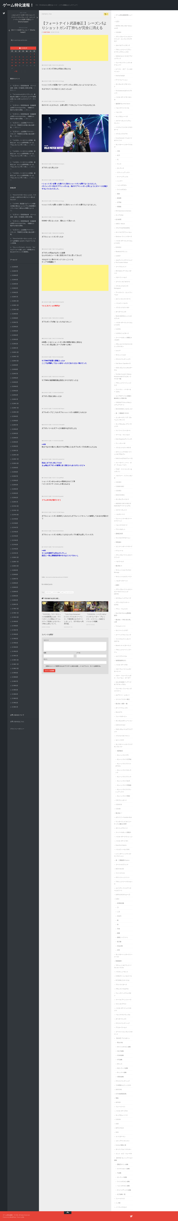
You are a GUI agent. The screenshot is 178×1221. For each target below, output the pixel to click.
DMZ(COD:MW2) (120, 495)
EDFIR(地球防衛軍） (121, 1094)
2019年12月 (15, 609)
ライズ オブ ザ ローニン (123, 538)
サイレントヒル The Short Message (122, 571)
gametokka (46, 32)
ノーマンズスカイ (121, 1207)
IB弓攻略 (119, 1059)
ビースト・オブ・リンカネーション (123, 70)
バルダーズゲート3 (121, 581)
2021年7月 (15, 527)
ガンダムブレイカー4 (122, 499)
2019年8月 (15, 626)
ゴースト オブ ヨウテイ (123, 282)
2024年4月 (15, 386)
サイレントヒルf (121, 355)
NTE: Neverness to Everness (123, 211)
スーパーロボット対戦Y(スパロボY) (123, 339)
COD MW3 (118, 482)
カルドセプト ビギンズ (123, 45)
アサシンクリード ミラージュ (122, 651)
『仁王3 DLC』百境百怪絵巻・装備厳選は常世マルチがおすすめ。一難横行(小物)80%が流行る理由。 (23, 108)
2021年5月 (15, 536)
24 (12, 65)
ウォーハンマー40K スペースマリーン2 (123, 520)
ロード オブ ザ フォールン (124, 232)
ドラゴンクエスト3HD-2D (123, 447)
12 (19, 60)
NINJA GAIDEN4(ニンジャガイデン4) (123, 317)
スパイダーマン (120, 1136)
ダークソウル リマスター (123, 1149)
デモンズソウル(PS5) (122, 989)
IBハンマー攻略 (121, 1072)
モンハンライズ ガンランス (123, 771)
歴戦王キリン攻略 (122, 1164)
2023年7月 (15, 425)
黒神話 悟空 (119, 533)
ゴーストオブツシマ (122, 864)
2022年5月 (15, 485)
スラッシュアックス (123, 172)
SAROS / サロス (120, 224)
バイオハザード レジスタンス (122, 1009)
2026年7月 (15, 271)
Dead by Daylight (120, 75)
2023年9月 (15, 416)
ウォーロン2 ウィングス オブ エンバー (123, 64)
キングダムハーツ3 (121, 1115)
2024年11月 (15, 356)
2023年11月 (15, 408)
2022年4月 (15, 489)
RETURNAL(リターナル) (122, 980)
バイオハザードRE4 (121, 665)
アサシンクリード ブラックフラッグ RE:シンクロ (122, 51)
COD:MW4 (118, 32)
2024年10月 (15, 361)
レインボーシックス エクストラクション (122, 855)
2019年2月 (15, 651)
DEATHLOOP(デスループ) (123, 894)
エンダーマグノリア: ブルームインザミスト (123, 419)
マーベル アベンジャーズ (123, 999)
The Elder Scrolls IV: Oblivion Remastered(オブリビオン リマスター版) (122, 376)
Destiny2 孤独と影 (121, 1145)
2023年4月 (15, 438)
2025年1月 (15, 348)
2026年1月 (15, 297)
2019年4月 (15, 643)
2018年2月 (15, 703)
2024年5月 (15, 382)
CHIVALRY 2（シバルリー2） (124, 976)
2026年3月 (15, 288)
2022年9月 (15, 468)
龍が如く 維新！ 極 (121, 703)
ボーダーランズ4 (121, 312)
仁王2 (117, 899)
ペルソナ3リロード (121, 525)
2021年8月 (15, 523)
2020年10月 (15, 566)
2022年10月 (15, 463)
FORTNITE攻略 (56, 592)
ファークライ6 (120, 873)
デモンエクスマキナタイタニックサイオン (123, 345)
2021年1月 (15, 553)
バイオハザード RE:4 (122, 841)
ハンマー (120, 181)
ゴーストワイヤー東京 (123, 699)
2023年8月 (15, 420)
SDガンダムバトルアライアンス (123, 730)
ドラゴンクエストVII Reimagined (121, 287)
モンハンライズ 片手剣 (124, 759)
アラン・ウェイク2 (121, 609)
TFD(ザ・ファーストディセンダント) (123, 470)
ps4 (62, 592)
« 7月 (15, 71)
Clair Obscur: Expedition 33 (123, 363)
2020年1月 (15, 604)
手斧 (118, 929)
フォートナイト (69, 592)
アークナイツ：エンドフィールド (123, 294)
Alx (23, 1217)
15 (30, 60)
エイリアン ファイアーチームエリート (122, 889)
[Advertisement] (75, 48)
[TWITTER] (3, 13)
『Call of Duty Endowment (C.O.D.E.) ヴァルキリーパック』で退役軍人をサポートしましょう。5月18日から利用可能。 (74, 619)
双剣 (118, 194)
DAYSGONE (119, 1089)
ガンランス (120, 168)
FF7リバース (119, 551)
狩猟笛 (119, 206)
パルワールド (120, 561)
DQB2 (117, 1124)
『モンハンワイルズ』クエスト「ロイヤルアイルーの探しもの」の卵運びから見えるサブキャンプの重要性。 (23, 249)
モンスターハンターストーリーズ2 (123, 956)
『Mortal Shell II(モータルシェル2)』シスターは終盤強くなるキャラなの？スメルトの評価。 (23, 241)
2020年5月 (15, 587)
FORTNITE (45, 14)
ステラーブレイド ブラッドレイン (122, 122)
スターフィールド (121, 277)
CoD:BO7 (118, 256)
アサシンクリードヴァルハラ (123, 883)
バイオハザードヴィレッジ (124, 837)
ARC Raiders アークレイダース (122, 272)
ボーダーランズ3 (121, 1019)
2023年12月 (15, 403)
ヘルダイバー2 (120, 514)
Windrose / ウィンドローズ (124, 236)
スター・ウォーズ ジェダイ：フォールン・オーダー (122, 677)
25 (16, 65)
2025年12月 (15, 301)
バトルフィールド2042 (122, 849)
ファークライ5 (120, 1198)
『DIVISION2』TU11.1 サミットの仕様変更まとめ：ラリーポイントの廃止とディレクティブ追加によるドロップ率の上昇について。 (51, 619)
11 (16, 60)
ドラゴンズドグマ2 (121, 134)
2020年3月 (15, 596)
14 (27, 60)
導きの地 (120, 1042)
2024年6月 (15, 378)
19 (19, 63)
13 (23, 60)
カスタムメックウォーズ (123, 598)
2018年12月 (15, 660)
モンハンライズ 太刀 (123, 781)
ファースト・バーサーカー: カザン (122, 391)
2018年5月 (15, 690)
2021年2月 (15, 549)
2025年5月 (15, 331)
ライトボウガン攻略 (123, 1181)
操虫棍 (119, 198)
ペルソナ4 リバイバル (122, 108)
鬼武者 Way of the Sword (123, 104)
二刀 (118, 912)
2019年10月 (15, 617)
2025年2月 (15, 344)
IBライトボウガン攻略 (124, 1047)
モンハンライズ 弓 (122, 755)
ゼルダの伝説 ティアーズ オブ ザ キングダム (122, 683)
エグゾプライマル (121, 656)
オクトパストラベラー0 (123, 299)
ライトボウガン (122, 189)
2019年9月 (15, 621)
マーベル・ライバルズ (123, 435)
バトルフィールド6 (121, 303)
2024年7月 (15, 373)
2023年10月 (15, 412)
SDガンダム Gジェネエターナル (123, 369)
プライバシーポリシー (17, 729)
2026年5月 (15, 279)
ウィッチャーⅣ (120, 443)
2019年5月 (15, 638)
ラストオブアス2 (121, 1004)
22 (30, 63)
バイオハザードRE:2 (122, 1111)
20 (23, 63)
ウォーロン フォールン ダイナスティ (123, 690)
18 (16, 63)
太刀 (118, 155)
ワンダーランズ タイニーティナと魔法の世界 (122, 823)
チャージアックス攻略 (124, 1190)
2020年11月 (15, 562)
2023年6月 (15, 429)
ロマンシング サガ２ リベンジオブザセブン (123, 453)
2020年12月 (15, 557)
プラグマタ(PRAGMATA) (123, 228)
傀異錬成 (120, 751)
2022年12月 (15, 455)
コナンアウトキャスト (123, 1141)
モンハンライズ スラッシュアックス (123, 791)
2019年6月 (15, 634)
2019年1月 (15, 656)
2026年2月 (15, 292)
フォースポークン (121, 716)
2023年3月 (15, 442)
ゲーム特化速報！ (18, 5)
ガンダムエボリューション (124, 721)
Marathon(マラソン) (121, 251)
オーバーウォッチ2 (121, 708)
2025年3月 (15, 339)
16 (34, 60)
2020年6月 (15, 583)
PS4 (50, 14)
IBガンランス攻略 (122, 1068)
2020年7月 (15, 579)
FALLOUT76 (119, 712)
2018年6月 (15, 685)
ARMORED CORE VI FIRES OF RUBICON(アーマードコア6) (122, 505)
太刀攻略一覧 (121, 1194)
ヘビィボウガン (122, 185)
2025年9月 (15, 314)
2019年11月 (15, 613)
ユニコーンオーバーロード (124, 546)
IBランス (119, 1064)
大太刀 (119, 916)
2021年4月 (15, 540)
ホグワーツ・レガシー (123, 695)
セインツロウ (120, 740)
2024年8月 (15, 369)
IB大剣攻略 (120, 1055)
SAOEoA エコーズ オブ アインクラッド (123, 57)
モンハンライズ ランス (124, 776)
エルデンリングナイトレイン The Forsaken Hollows (123, 261)
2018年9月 (15, 673)
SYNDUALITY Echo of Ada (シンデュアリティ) (123, 404)
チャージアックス (122, 177)
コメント (46, 640)
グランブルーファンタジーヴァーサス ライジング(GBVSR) (123, 592)
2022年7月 (15, 476)
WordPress (13, 1217)
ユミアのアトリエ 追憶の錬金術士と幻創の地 (122, 397)
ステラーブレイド (121, 510)
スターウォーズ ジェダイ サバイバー (122, 670)
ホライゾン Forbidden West (124, 817)
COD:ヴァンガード (121, 800)
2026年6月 (15, 275)
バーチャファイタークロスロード (123, 128)
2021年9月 (15, 519)
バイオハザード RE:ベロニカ (123, 98)
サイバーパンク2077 (122, 630)
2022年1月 (15, 502)
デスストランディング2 (123, 359)
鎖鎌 (118, 933)
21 (27, 63)
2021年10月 (15, 515)
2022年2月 (15, 497)
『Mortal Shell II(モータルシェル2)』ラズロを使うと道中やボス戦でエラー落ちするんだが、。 (23, 197)
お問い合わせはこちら (17, 721)
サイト (45, 659)
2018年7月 (15, 681)
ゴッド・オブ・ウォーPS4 (124, 1153)
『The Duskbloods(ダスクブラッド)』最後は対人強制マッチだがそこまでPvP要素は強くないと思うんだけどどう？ (23, 97)
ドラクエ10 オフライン (123, 736)
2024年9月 (15, 365)
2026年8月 (15, 267)
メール (78, 652)
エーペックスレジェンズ (123, 635)
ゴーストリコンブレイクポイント (123, 1033)
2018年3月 (15, 698)
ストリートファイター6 (123, 430)
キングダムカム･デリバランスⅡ (123, 425)
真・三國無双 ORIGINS (122, 413)
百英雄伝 (118, 542)
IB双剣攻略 (120, 1077)
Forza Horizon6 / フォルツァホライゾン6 (123, 139)
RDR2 (117, 1132)
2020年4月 (15, 591)
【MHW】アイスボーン (123, 1038)
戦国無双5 (119, 961)
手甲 (118, 950)
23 (34, 63)
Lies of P (118, 350)
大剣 (118, 151)
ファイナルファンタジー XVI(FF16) (122, 640)
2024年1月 (15, 399)
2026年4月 (15, 284)
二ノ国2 (118, 1203)
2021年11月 (15, 510)
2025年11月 (15, 305)
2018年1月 (15, 707)
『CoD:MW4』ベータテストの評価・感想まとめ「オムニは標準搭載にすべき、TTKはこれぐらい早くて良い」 (22, 142)
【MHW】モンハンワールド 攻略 (123, 1159)
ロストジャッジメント (123, 877)
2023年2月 (15, 446)
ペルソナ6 (119, 112)
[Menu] (171, 12)
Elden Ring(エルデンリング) (124, 439)
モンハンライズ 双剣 (123, 796)
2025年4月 (15, 335)
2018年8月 (15, 677)
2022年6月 (15, 480)
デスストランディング (123, 1023)
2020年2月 (15, 600)
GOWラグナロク (120, 725)
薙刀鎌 (119, 941)
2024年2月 (15, 395)
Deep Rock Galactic (121, 845)
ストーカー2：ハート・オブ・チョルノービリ (123, 464)
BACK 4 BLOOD (120, 869)
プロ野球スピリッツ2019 (123, 1085)
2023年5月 (15, 433)
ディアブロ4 (119, 215)
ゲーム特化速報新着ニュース (123, 16)
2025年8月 (15, 318)
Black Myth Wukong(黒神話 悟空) (122, 614)
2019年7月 (15, 630)
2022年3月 (15, 493)
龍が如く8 (119, 566)
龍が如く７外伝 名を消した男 (122, 621)
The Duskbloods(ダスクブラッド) (123, 92)
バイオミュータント (122, 972)
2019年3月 (15, 647)
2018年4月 (15, 694)
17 (12, 63)
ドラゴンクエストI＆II (122, 307)
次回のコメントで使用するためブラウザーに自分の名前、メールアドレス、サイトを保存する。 (74, 666)
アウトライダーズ (121, 984)
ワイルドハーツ (120, 626)
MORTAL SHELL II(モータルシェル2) (123, 27)
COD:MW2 (118, 491)
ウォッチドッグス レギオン (122, 994)
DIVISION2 (118, 247)
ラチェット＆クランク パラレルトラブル (122, 966)
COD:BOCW (119, 804)
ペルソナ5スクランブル (123, 1015)
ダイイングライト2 (121, 828)
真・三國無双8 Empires (123, 860)
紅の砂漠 (118, 219)
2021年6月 (15, 532)
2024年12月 (15, 352)
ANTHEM (118, 1102)
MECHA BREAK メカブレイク (124, 409)
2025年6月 (15, 326)
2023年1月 (15, 450)
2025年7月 (15, 322)
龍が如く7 (119, 813)
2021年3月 (15, 544)
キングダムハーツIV (122, 116)
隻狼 (117, 1098)
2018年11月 (15, 664)
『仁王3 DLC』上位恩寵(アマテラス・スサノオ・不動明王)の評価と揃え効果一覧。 (23, 125)
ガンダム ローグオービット (122, 85)
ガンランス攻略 (122, 1177)
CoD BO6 (118, 329)
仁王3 (117, 21)
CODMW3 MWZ (120, 486)
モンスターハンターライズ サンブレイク (123, 745)
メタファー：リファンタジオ (123, 477)
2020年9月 (15, 570)
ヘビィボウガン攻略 (123, 1186)
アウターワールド (121, 1027)
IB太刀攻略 (120, 1051)
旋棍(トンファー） (123, 937)
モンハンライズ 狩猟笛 (124, 785)
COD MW (118, 809)
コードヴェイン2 (121, 266)
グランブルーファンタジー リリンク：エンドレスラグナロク (123, 39)
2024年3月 (15, 391)
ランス (119, 164)
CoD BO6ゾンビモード (122, 333)
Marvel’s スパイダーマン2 (123, 645)
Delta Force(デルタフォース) (124, 458)
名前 (45, 652)
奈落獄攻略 (120, 903)
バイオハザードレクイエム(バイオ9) (123, 242)
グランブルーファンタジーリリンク (123, 556)
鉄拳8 (117, 585)
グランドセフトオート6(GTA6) (122, 604)
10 (12, 60)
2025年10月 (15, 309)
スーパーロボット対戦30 (123, 832)
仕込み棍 (120, 946)
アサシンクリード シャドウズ (122, 384)
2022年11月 (15, 459)
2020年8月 (15, 574)
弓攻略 (119, 1173)
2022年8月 (15, 472)
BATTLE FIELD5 (120, 1128)
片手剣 (119, 202)
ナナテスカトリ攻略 (123, 1169)
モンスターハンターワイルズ (123, 146)
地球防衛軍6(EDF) (121, 660)
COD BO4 (118, 1119)
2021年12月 (15, 506)
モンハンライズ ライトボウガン (123, 765)
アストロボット (120, 529)
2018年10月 (15, 668)
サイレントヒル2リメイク (124, 576)
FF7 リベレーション (122, 80)
